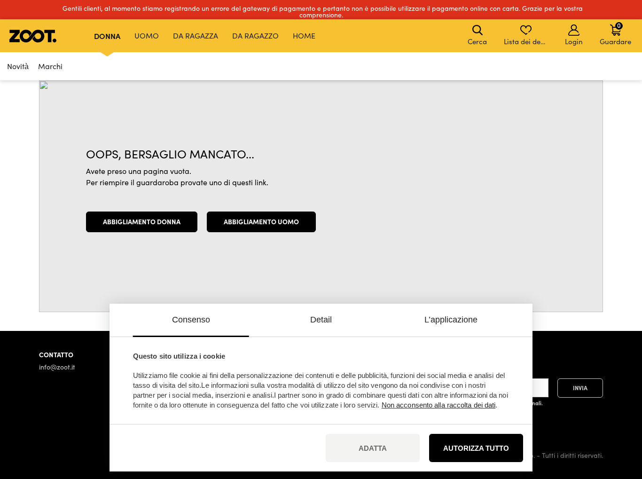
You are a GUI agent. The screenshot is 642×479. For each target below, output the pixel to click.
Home (304, 35)
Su (618, 422)
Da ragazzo (255, 35)
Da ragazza (195, 35)
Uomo (146, 35)
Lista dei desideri (526, 41)
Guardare (615, 33)
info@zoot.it (57, 366)
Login (574, 41)
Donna (107, 36)
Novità (18, 66)
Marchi (50, 66)
